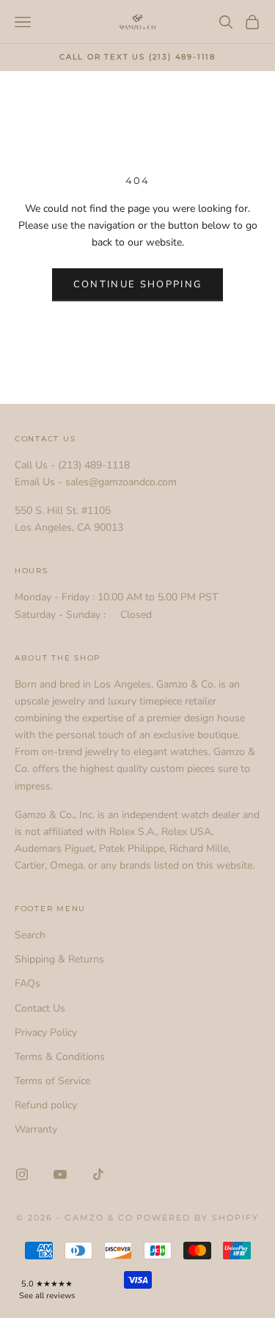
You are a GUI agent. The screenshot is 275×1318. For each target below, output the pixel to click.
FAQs (27, 983)
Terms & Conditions (60, 1057)
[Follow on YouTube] (60, 1174)
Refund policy (46, 1105)
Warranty (36, 1129)
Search (30, 935)
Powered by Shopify (197, 1217)
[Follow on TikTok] (98, 1174)
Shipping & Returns (59, 959)
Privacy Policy (46, 1032)
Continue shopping (137, 284)
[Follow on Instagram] (22, 1174)
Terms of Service (52, 1081)
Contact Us (40, 1008)
